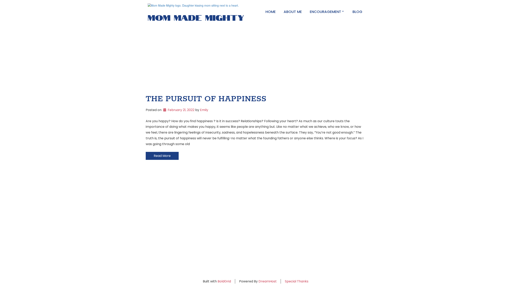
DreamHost (267, 281)
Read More (162, 155)
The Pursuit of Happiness (206, 99)
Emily (204, 110)
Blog (357, 11)
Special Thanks (296, 281)
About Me (293, 11)
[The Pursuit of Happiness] (255, 58)
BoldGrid (224, 281)
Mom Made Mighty (196, 16)
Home (270, 11)
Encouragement (325, 11)
